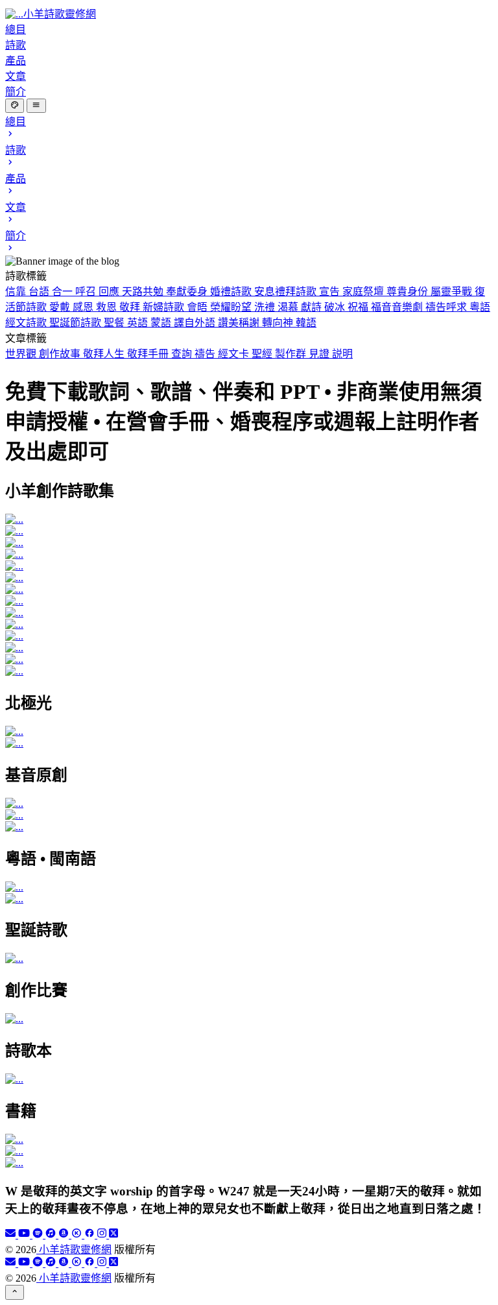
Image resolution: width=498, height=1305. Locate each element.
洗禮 (266, 307)
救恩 (107, 307)
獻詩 (312, 307)
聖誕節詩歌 (76, 322)
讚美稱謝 (240, 322)
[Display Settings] (14, 106)
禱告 (206, 353)
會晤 (198, 307)
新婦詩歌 (165, 307)
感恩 (84, 307)
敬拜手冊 (149, 353)
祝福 (359, 307)
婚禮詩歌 (232, 291)
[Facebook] (90, 1234)
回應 (110, 291)
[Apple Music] (51, 1234)
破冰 (336, 307)
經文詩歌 (27, 322)
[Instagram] (103, 1234)
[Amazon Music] (64, 1234)
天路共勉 (144, 291)
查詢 (183, 353)
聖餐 (115, 322)
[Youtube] (25, 1234)
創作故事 (61, 353)
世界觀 (22, 353)
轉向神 (279, 322)
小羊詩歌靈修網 (74, 1249)
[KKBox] (77, 1234)
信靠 (17, 291)
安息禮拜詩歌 (286, 291)
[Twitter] (113, 1234)
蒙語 (162, 322)
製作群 (292, 353)
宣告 (330, 291)
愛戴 (61, 307)
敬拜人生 (105, 353)
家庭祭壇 (364, 291)
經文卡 (235, 353)
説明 (342, 353)
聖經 (263, 353)
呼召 (87, 291)
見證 (320, 353)
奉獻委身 (188, 291)
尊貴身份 (408, 291)
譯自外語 (196, 322)
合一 (63, 291)
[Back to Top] (14, 1292)
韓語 (306, 322)
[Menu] (36, 106)
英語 (138, 322)
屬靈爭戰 (453, 291)
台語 (40, 291)
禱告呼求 (447, 307)
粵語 (479, 307)
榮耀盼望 (232, 307)
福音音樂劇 (398, 307)
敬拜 (131, 307)
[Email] (11, 1234)
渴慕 (289, 307)
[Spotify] (38, 1234)
